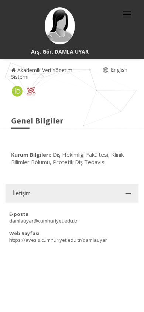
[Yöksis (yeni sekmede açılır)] (31, 91)
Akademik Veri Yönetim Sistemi (41, 73)
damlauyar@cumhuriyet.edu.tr (43, 220)
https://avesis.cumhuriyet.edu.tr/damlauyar (58, 240)
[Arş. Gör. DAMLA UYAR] (60, 25)
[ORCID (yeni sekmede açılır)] (17, 91)
